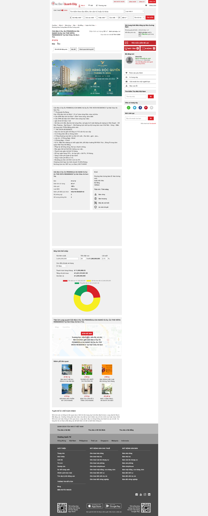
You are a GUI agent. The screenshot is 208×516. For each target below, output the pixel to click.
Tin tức (60, 463)
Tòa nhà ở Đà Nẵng (126, 430)
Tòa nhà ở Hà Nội (63, 430)
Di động (148, 48)
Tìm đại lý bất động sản (66, 476)
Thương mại (102, 5)
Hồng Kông (61, 441)
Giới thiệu (61, 456)
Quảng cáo (61, 466)
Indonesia (125, 441)
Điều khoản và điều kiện (115, 512)
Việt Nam (72, 441)
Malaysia (115, 441)
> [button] (117, 78)
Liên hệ (60, 460)
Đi (151, 96)
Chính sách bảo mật (64, 473)
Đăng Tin (152, 1)
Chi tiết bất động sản (61, 49)
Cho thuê (97, 453)
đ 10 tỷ (66, 396)
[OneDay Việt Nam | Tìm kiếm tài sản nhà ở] (64, 4)
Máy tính (132, 48)
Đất (92, 5)
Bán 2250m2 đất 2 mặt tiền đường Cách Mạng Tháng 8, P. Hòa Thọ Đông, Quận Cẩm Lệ (107, 382)
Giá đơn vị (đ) (61, 256)
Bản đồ (73, 49)
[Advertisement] (140, 159)
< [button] (56, 78)
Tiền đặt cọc (85, 256)
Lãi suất (105, 256)
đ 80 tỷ (107, 377)
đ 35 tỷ (86, 377)
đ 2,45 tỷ (107, 396)
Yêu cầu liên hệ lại (140, 43)
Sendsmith (153, 123)
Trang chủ (61, 453)
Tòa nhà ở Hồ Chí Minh (96, 430)
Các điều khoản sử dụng (65, 263)
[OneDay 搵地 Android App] (113, 505)
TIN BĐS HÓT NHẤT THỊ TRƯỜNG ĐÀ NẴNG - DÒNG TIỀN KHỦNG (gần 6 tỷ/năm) (87, 382)
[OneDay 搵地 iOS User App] (95, 505)
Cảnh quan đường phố (86, 49)
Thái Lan (94, 441)
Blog (59, 486)
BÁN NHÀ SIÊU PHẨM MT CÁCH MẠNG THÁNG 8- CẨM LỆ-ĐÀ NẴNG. (66, 401)
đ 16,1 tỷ (67, 377)
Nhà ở (83, 5)
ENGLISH (152, 5)
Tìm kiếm (150, 17)
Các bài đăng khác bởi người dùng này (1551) (144, 62)
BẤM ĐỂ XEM (87, 333)
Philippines (83, 441)
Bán (127, 453)
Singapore (104, 441)
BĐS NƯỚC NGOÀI (119, 1)
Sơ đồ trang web (63, 469)
